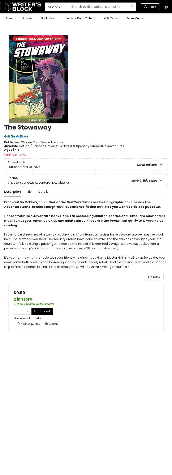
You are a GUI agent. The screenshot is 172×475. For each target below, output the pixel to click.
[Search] (132, 7)
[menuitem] (8, 18)
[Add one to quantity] (27, 311)
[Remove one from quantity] (16, 311)
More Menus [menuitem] (135, 18)
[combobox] (57, 6)
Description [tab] (12, 192)
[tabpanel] (86, 237)
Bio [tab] (29, 192)
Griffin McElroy (16, 137)
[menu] (86, 18)
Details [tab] (43, 192)
